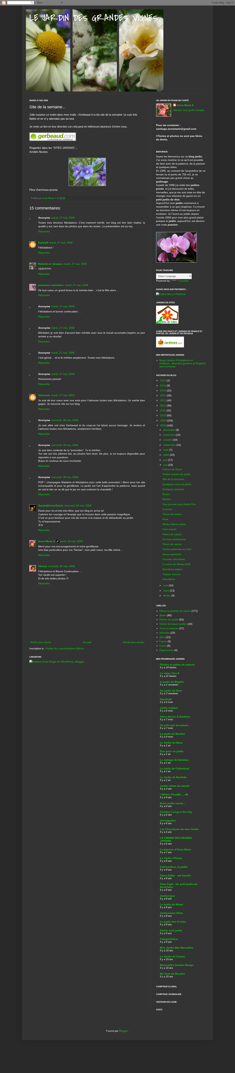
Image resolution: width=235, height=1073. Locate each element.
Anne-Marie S (46, 541)
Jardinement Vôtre (171, 913)
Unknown (44, 395)
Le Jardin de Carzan (172, 956)
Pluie (165, 519)
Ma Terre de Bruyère (172, 973)
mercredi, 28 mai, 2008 (64, 420)
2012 (163, 405)
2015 (163, 390)
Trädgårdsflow (169, 939)
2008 (163, 425)
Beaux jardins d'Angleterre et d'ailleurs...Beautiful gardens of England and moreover (182, 363)
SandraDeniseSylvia (50, 505)
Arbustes (164, 632)
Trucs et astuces (168, 628)
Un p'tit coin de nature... (175, 725)
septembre (169, 444)
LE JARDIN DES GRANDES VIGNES (93, 18)
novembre (169, 434)
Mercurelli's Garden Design (177, 965)
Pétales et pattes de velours (177, 664)
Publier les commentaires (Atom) (65, 648)
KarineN (43, 242)
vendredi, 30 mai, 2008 (61, 566)
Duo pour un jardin (172, 751)
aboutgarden (168, 820)
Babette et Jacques (50, 263)
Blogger (123, 1030)
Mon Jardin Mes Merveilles (176, 947)
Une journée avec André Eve (179, 504)
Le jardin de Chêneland (174, 768)
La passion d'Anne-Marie (175, 849)
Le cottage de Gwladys (174, 759)
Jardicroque (167, 895)
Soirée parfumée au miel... (177, 549)
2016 (163, 385)
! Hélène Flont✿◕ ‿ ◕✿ (174, 794)
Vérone (42, 566)
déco (162, 637)
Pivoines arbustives (173, 559)
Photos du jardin (168, 619)
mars (166, 590)
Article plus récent (40, 642)
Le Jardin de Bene (171, 742)
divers (162, 615)
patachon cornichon (51, 285)
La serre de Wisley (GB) (176, 564)
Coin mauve (169, 529)
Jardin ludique (169, 707)
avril (166, 585)
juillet (166, 454)
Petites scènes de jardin (176, 474)
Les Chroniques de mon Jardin (179, 829)
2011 (163, 410)
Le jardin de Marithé (172, 733)
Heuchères (168, 579)
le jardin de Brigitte (172, 681)
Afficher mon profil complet (188, 110)
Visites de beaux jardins (173, 623)
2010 (163, 415)
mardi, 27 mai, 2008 (63, 217)
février (167, 595)
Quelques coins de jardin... (178, 484)
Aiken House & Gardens (175, 716)
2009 (163, 420)
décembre (169, 429)
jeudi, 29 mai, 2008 (71, 541)
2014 (163, 395)
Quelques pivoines (173, 489)
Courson (167, 509)
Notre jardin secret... (172, 803)
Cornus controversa (173, 539)
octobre (168, 439)
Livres (162, 645)
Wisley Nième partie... (175, 524)
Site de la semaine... (174, 479)
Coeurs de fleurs (172, 469)
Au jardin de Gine (171, 690)
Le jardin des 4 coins (173, 921)
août (166, 449)
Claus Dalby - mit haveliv (175, 875)
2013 (163, 400)
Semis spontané (171, 554)
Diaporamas (166, 650)
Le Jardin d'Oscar (171, 858)
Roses (166, 494)
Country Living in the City (176, 811)
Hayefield (166, 699)
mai (165, 464)
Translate (183, 280)
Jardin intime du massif (174, 785)
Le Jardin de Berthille (173, 777)
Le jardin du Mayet (171, 904)
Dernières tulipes (172, 569)
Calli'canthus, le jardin (174, 866)
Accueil (87, 642)
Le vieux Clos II (169, 673)
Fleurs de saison (172, 514)
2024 (163, 380)
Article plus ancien (133, 642)
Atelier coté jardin (171, 930)
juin (165, 459)
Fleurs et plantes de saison (175, 610)
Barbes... (167, 499)
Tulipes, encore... (172, 574)
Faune (163, 641)
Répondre (44, 231)
